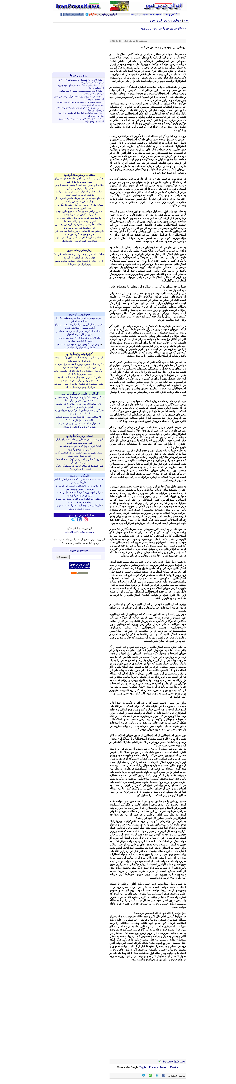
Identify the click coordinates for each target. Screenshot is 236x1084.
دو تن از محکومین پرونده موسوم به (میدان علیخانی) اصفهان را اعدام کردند (79, 345)
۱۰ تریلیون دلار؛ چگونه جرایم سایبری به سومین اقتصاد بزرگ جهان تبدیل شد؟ (79, 398)
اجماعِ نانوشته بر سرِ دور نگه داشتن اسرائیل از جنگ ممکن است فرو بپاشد (78, 199)
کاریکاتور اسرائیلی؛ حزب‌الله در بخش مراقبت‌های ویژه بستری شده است (79, 500)
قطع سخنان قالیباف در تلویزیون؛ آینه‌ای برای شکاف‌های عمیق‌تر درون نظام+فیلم (78, 239)
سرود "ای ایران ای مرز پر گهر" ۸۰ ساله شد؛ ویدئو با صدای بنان (79, 460)
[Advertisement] (79, 47)
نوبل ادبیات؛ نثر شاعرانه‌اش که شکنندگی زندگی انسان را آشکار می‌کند (79, 467)
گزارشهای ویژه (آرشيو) (79, 354)
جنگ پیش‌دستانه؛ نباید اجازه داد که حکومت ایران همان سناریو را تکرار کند (78, 180)
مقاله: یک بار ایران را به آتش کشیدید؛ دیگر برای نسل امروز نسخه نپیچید (79, 206)
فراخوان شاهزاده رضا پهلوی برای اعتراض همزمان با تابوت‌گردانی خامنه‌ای (79, 425)
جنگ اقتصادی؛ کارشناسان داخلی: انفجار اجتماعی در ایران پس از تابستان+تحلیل (78, 385)
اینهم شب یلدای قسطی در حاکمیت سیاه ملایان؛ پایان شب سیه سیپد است (79, 441)
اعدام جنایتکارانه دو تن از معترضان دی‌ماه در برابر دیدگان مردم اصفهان (78, 332)
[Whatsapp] (150, 1076)
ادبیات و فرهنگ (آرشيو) (79, 436)
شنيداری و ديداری (173, 20)
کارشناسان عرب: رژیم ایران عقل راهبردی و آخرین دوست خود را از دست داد (78, 219)
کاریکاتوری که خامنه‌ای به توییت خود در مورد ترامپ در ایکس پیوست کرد (78, 487)
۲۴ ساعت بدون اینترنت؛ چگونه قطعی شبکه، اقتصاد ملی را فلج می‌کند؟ (78, 418)
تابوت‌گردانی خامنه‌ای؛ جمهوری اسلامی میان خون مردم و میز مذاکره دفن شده (79, 232)
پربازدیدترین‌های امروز (79, 250)
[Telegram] (143, 1076)
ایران (159, 20)
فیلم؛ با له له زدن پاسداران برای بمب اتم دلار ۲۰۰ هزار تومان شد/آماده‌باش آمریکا (79, 255)
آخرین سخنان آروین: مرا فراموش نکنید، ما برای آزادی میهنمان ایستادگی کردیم (78, 326)
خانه (185, 20)
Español (174, 1067)
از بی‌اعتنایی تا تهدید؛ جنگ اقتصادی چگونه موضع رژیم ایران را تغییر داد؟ (79, 262)
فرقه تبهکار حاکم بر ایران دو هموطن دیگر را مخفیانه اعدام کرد (78, 319)
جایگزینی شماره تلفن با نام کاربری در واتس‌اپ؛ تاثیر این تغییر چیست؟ (79, 412)
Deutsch (164, 1067)
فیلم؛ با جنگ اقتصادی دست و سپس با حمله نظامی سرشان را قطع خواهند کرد (81, 92)
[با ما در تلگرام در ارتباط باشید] (73, 521)
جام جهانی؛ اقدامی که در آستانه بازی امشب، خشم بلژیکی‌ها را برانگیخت (79, 405)
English (143, 1067)
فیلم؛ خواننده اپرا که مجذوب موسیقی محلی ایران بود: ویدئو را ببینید (78, 447)
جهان (152, 20)
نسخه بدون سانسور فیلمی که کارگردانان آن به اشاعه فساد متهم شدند (78, 454)
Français (153, 1067)
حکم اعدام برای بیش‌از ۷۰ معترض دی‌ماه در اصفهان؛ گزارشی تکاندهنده (78, 339)
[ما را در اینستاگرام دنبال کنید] (85, 521)
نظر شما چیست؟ (173, 1061)
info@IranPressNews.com (79, 532)
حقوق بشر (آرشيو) (79, 314)
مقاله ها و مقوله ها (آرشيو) (79, 175)
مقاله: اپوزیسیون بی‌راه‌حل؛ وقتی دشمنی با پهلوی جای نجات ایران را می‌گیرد (79, 186)
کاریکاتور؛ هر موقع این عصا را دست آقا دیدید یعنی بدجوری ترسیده (78, 507)
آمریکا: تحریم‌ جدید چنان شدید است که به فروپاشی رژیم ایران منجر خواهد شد (79, 379)
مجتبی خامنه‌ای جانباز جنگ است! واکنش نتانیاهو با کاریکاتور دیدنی (79, 480)
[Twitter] (157, 1076)
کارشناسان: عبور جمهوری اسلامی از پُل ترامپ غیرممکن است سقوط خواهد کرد (78, 365)
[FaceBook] (164, 1076)
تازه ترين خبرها (78, 75)
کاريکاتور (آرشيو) (79, 475)
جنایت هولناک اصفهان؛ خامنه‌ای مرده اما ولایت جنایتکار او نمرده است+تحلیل (78, 193)
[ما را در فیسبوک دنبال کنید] (79, 521)
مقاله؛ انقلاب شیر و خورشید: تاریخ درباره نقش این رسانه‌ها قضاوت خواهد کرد (78, 226)
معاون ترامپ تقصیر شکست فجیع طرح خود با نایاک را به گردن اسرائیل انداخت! (79, 213)
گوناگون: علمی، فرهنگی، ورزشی (79, 393)
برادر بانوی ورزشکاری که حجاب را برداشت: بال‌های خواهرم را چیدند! (78, 493)
